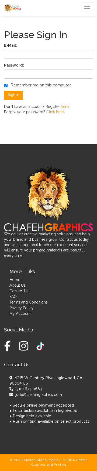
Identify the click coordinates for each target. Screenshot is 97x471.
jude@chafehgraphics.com (37, 394)
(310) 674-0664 (27, 389)
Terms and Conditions (28, 302)
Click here (55, 112)
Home (14, 280)
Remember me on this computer (40, 85)
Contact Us (19, 291)
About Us (17, 285)
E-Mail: (10, 46)
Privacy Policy (21, 308)
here (65, 106)
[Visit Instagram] (25, 346)
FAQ (13, 296)
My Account (19, 313)
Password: (14, 65)
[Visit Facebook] (8, 346)
